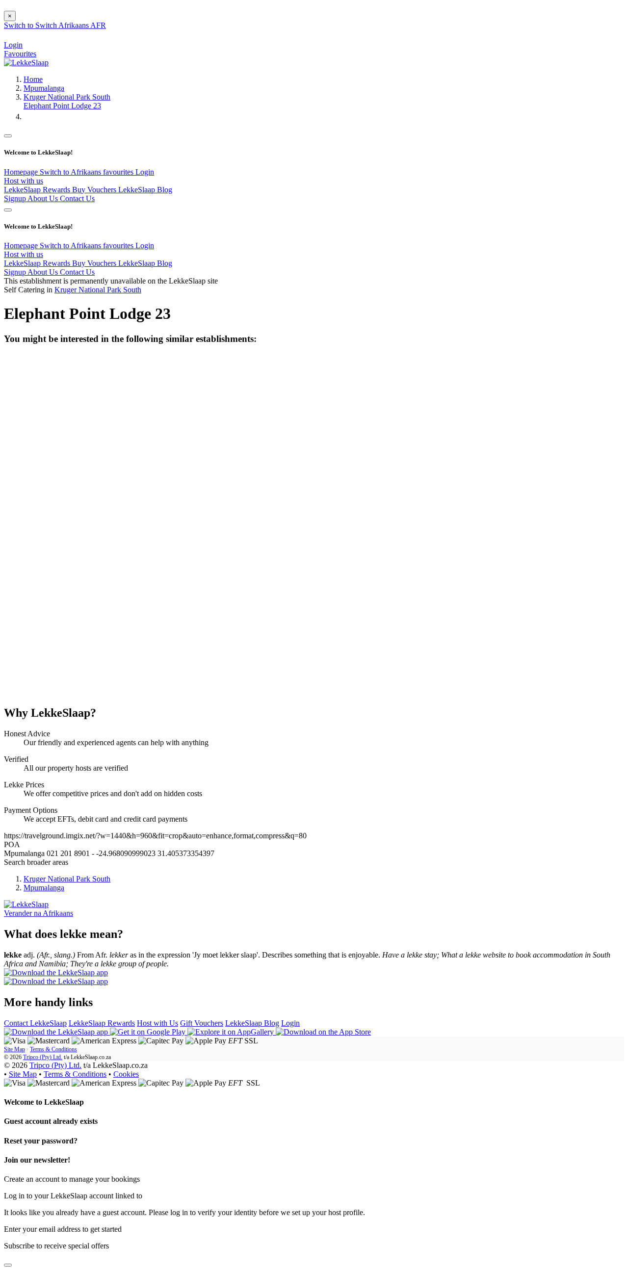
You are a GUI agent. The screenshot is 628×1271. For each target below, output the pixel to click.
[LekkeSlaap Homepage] (26, 62)
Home (33, 79)
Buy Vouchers (95, 189)
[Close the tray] (8, 1265)
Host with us (23, 181)
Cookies (126, 1074)
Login (144, 172)
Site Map (14, 1049)
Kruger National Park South (67, 97)
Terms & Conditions (53, 1049)
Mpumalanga (44, 88)
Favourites (20, 54)
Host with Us (157, 1023)
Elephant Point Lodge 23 (62, 106)
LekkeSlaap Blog (145, 189)
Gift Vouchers (201, 1023)
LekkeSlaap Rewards (38, 189)
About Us (43, 198)
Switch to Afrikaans (71, 172)
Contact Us (77, 198)
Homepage (22, 172)
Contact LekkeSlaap (35, 1023)
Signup (15, 198)
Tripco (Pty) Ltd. (42, 1057)
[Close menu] (8, 135)
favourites (119, 172)
